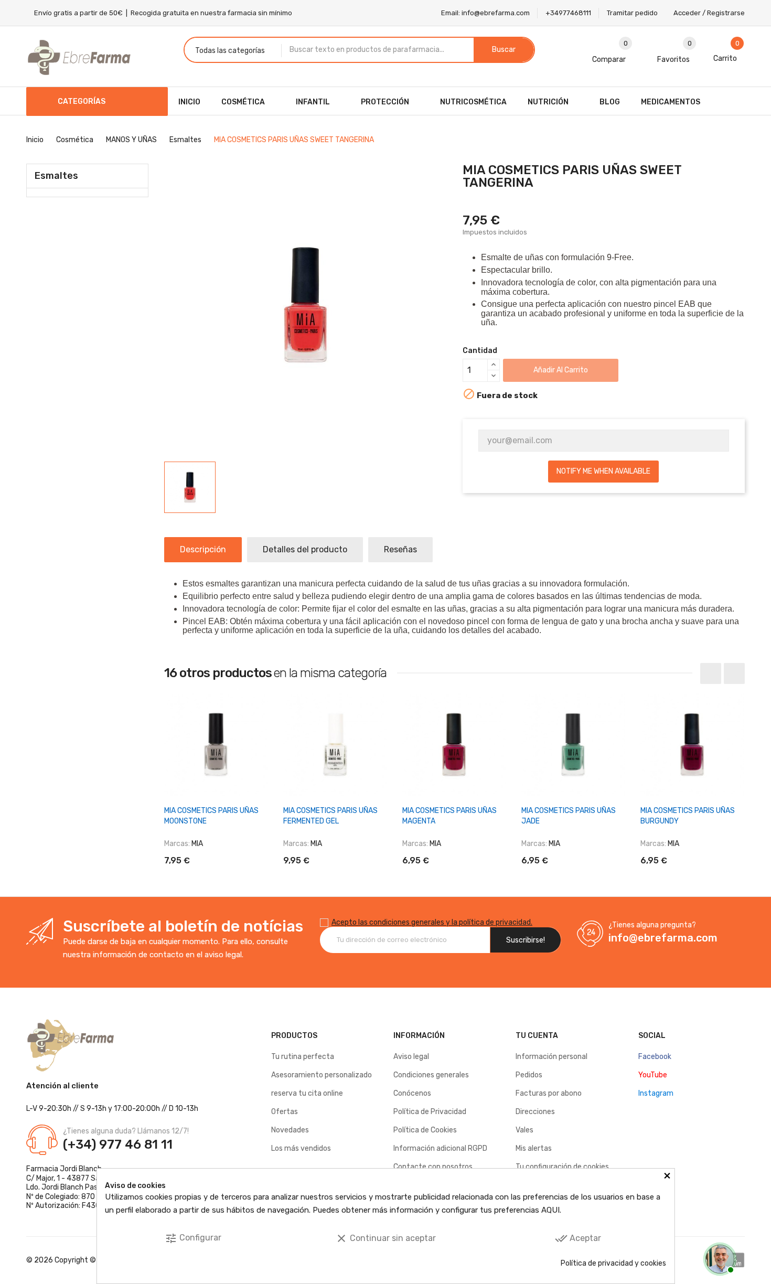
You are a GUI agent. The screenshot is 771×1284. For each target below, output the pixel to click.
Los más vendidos (301, 1148)
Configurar (193, 1238)
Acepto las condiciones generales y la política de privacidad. (431, 922)
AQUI (550, 1210)
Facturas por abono (549, 1093)
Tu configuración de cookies (562, 1166)
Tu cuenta (537, 1035)
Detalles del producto (305, 549)
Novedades (290, 1130)
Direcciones (535, 1111)
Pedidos (529, 1075)
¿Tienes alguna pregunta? (652, 925)
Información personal (551, 1056)
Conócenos (412, 1093)
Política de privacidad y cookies (613, 1263)
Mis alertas (534, 1148)
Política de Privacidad (429, 1111)
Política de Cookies (425, 1130)
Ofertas (284, 1111)
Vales (524, 1130)
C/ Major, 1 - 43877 (57, 1178)
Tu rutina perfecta (302, 1056)
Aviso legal (411, 1056)
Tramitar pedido (632, 13)
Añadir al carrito (560, 370)
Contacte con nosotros (433, 1166)
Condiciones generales (431, 1075)
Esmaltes (56, 175)
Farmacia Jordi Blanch (64, 1168)
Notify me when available (603, 471)
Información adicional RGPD (440, 1148)
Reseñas (400, 549)
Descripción (203, 549)
